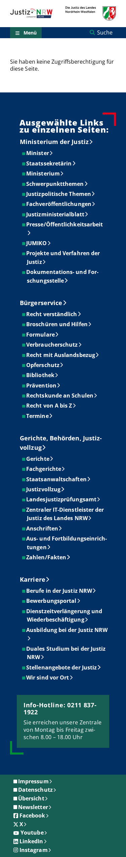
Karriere (32, 579)
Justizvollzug (43, 489)
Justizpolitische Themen (59, 194)
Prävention (41, 385)
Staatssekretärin (49, 163)
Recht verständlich (52, 314)
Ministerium (43, 173)
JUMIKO (37, 243)
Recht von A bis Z (49, 405)
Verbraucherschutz (52, 344)
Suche (105, 32)
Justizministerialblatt (55, 214)
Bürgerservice (41, 303)
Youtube (32, 832)
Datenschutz (35, 789)
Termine (38, 416)
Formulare (41, 334)
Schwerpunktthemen (55, 184)
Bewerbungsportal (51, 600)
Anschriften (42, 528)
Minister (38, 153)
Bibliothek (40, 375)
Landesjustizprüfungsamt (61, 499)
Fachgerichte (44, 469)
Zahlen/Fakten (46, 557)
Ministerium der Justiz (54, 142)
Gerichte (38, 458)
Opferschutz (43, 365)
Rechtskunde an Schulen (60, 395)
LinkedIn (31, 841)
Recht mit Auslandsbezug (61, 355)
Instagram (33, 850)
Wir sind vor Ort (48, 677)
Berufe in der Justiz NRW (59, 590)
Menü (30, 32)
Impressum (33, 781)
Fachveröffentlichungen (59, 204)
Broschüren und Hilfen (57, 324)
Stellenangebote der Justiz (62, 667)
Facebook (32, 815)
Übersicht (31, 798)
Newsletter (33, 807)
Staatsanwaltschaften (57, 479)
